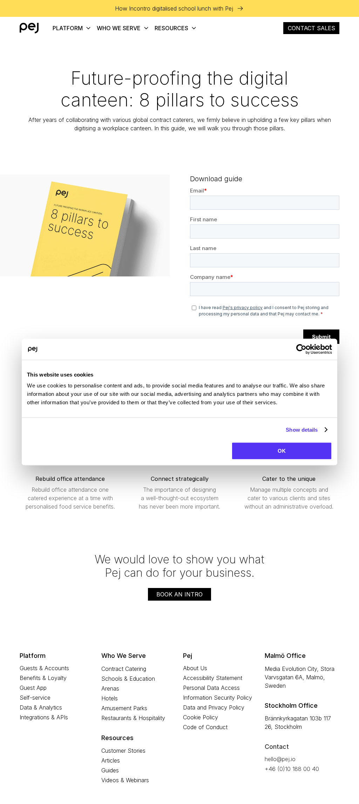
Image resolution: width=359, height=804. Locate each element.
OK (282, 451)
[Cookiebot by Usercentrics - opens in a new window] (301, 349)
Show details (302, 430)
